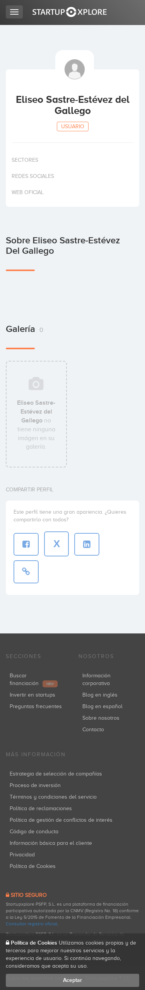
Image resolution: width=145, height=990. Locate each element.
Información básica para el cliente (51, 843)
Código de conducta (34, 831)
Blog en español (102, 706)
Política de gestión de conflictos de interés (61, 820)
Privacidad (22, 855)
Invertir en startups (32, 695)
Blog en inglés (100, 695)
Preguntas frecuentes (36, 706)
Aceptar (72, 980)
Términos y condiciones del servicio (53, 797)
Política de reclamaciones (41, 808)
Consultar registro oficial (31, 923)
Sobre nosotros (100, 718)
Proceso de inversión (35, 785)
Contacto (93, 729)
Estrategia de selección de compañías (56, 774)
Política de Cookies (33, 866)
